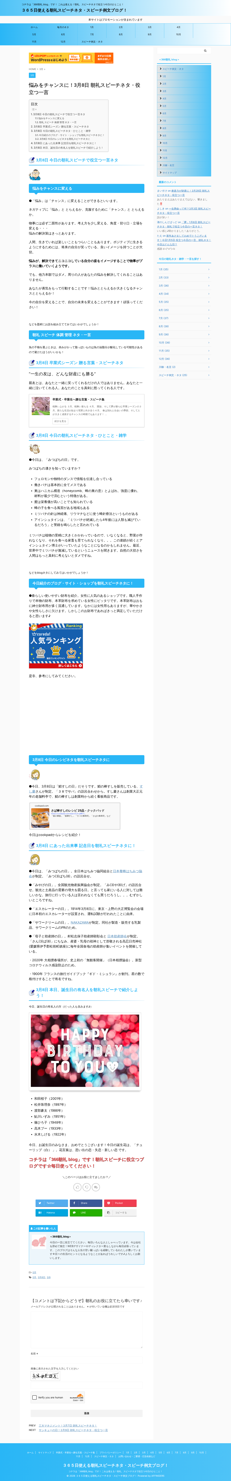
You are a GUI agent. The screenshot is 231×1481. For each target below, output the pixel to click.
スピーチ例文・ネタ (92, 41)
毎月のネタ (63, 27)
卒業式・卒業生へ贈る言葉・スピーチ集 (75, 1452)
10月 (178, 34)
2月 (121, 27)
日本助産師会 (117, 936)
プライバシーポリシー (110, 1452)
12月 (63, 41)
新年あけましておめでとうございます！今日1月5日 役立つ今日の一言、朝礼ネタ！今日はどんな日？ (184, 240)
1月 (92, 27)
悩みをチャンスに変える (51, 118)
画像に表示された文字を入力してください (55, 1368)
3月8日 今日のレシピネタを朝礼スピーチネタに (65, 138)
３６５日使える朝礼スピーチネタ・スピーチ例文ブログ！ (74, 10)
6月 (63, 34)
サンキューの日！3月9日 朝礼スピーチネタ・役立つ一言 (73, 1430)
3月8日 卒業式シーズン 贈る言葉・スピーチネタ (61, 126)
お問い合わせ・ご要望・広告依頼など (136, 1456)
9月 (150, 34)
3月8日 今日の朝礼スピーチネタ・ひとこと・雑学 (62, 130)
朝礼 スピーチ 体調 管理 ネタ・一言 (58, 122)
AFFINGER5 (157, 1475)
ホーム (34, 27)
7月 (92, 34)
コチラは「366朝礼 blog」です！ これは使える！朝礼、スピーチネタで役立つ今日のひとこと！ (115, 1471)
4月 (178, 27)
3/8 (49, 1277)
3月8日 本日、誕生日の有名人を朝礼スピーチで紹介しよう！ (68, 147)
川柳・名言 (168, 165)
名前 (34, 1353)
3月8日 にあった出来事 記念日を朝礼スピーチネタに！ (65, 143)
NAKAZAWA (80, 922)
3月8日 (41, 1277)
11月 (34, 41)
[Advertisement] (86, 717)
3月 (150, 27)
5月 (34, 34)
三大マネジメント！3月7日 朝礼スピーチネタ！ (68, 1425)
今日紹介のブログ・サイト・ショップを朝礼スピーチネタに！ (72, 135)
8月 (121, 34)
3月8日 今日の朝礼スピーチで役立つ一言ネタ (59, 114)
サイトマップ (170, 172)
